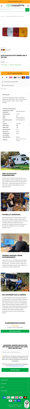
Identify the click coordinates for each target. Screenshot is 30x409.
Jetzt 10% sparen (15, 370)
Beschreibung (5, 94)
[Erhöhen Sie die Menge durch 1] (13, 68)
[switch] (26, 407)
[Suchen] (27, 9)
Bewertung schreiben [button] (15, 331)
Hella (3, 59)
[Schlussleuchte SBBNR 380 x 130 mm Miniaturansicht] (3, 50)
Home (2, 16)
